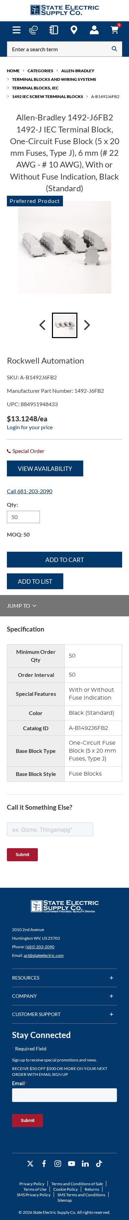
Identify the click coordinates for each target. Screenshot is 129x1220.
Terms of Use (34, 1189)
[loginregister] (94, 29)
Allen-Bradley (77, 70)
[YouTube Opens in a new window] (71, 1163)
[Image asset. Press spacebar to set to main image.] (64, 325)
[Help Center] (33, 29)
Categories (40, 70)
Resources (25, 978)
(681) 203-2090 (39, 946)
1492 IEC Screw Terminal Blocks (47, 96)
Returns (92, 1189)
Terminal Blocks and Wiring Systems (54, 79)
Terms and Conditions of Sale (77, 1183)
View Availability (45, 468)
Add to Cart (64, 559)
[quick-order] (53, 29)
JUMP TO (19, 605)
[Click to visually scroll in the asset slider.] (42, 325)
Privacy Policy (31, 1183)
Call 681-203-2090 (29, 491)
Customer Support (36, 1014)
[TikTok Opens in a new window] (99, 1163)
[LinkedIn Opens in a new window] (85, 1163)
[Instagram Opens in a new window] (57, 1163)
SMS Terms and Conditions (81, 1194)
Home (13, 70)
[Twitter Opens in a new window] (30, 1163)
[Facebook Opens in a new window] (44, 1163)
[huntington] (74, 29)
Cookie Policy (65, 1189)
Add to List (35, 581)
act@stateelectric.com (44, 955)
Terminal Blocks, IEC (35, 87)
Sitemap (64, 1200)
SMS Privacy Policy (34, 1194)
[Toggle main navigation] (16, 29)
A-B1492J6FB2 (105, 96)
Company (24, 996)
